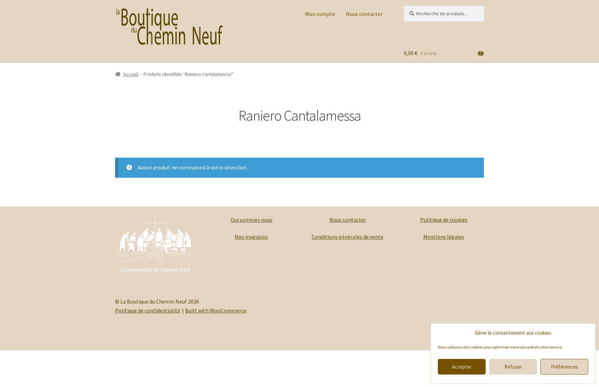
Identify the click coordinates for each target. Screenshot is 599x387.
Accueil (130, 74)
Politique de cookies (444, 219)
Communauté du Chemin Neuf (155, 269)
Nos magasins (251, 236)
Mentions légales (443, 236)
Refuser (513, 366)
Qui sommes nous (251, 219)
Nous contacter (364, 13)
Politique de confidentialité (147, 310)
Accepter (462, 366)
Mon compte (320, 13)
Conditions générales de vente (347, 236)
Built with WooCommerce (215, 310)
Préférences (564, 366)
